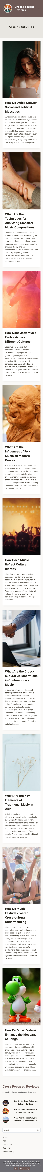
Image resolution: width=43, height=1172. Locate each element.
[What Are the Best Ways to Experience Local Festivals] (6, 1119)
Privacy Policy (8, 1151)
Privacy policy (24, 1169)
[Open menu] (38, 8)
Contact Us (7, 1144)
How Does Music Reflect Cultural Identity (17, 564)
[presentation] (21, 69)
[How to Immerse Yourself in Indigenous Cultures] (6, 1111)
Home (5, 1137)
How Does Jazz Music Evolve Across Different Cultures (20, 337)
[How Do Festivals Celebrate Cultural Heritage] (6, 1103)
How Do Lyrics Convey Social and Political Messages (21, 107)
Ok (16, 1169)
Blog (4, 1141)
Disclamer (7, 1148)
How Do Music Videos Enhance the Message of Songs (21, 1034)
